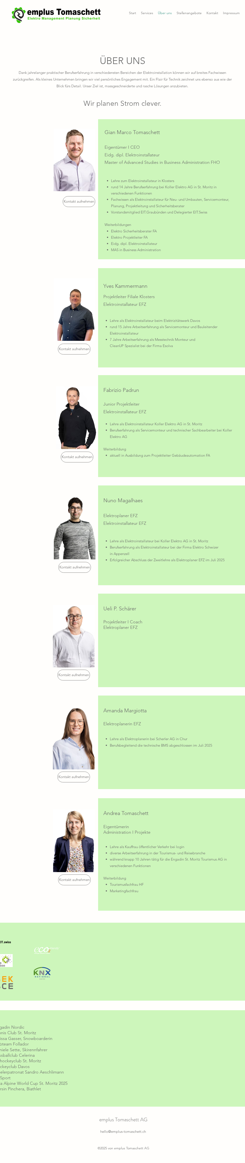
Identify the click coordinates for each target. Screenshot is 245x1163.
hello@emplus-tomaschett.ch (123, 1131)
